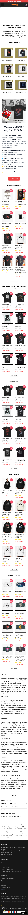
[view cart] (26, 5)
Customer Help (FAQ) (6, 887)
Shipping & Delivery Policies (7, 878)
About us (3, 862)
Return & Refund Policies (7, 883)
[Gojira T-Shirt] (7, 68)
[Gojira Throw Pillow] (21, 85)
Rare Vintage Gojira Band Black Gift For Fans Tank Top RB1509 (20, 203)
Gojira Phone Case (7, 60)
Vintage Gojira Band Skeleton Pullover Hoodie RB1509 (7, 514)
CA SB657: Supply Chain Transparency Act (11, 871)
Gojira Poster (7, 92)
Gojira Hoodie (21, 60)
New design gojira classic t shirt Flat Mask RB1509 (6, 225)
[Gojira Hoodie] (21, 52)
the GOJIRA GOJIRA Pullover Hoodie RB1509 (20, 492)
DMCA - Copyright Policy (7, 869)
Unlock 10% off (3, 908)
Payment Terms (5, 880)
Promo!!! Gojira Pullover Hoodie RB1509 (18, 247)
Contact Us (3, 885)
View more (14, 280)
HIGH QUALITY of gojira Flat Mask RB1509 (19, 635)
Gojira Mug (21, 76)
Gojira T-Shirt (7, 76)
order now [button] (15, 178)
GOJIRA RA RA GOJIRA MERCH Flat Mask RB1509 (20, 613)
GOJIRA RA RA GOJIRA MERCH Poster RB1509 (6, 203)
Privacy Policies (5, 867)
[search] (23, 5)
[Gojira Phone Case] (7, 52)
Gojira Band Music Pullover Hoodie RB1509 (19, 536)
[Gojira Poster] (7, 85)
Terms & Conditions (5, 865)
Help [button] (25, 913)
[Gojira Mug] (21, 68)
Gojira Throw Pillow (21, 92)
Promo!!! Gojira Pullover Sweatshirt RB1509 (6, 247)
